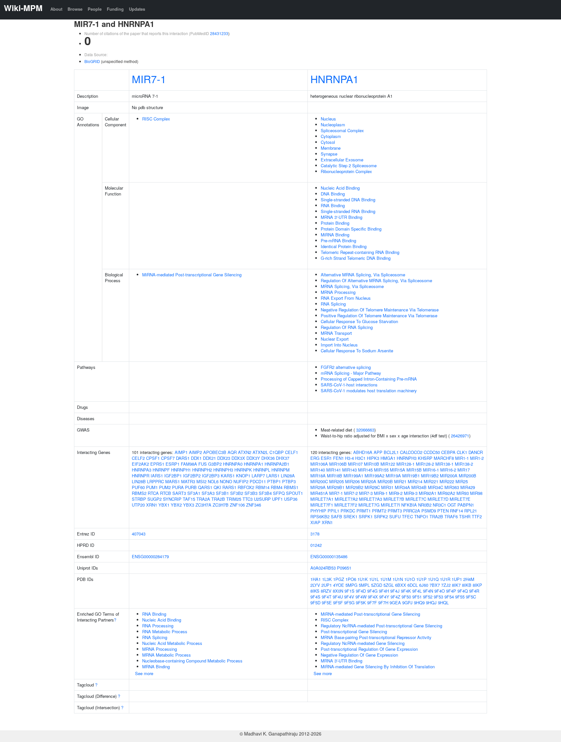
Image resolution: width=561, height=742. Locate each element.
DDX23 (223, 458)
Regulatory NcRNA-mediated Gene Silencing (363, 643)
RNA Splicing (333, 304)
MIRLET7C (415, 499)
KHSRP (425, 458)
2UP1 (326, 585)
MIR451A (319, 493)
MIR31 (387, 487)
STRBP (139, 499)
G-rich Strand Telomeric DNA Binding (356, 258)
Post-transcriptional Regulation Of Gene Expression (369, 649)
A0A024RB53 (323, 568)
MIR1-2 (477, 458)
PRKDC (348, 511)
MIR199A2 (374, 475)
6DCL (412, 585)
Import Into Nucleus (339, 345)
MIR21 (400, 481)
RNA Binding (333, 205)
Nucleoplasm (333, 124)
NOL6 (213, 481)
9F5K (361, 602)
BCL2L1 (391, 452)
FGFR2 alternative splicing (346, 367)
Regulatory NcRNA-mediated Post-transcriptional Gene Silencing (381, 626)
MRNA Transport (336, 333)
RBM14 (262, 487)
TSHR (464, 516)
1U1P (421, 579)
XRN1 (151, 505)
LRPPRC (155, 481)
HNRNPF (161, 470)
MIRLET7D (438, 499)
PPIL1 (333, 511)
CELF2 (138, 458)
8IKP (477, 585)
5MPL (364, 585)
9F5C (471, 597)
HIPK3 (373, 458)
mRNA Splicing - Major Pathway (351, 373)
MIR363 (451, 487)
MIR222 (447, 481)
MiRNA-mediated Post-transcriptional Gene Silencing (192, 274)
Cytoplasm (331, 136)
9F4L (417, 591)
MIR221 (431, 481)
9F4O (439, 591)
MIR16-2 (448, 470)
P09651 (344, 568)
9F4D (361, 591)
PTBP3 (289, 481)
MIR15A (397, 470)
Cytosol (328, 142)
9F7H (383, 602)
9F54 (449, 597)
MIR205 (336, 481)
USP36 (290, 499)
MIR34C (435, 487)
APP (378, 452)
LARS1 (273, 475)
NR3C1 (439, 505)
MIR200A (448, 475)
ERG (314, 458)
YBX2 (176, 505)
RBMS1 (291, 487)
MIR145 (365, 470)
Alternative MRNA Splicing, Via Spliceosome (363, 274)
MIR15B (414, 470)
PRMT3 (395, 511)
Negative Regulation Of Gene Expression (359, 655)
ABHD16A (362, 452)
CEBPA (448, 452)
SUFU (395, 516)
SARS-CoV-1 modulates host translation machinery (369, 390)
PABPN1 (465, 505)
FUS (202, 464)
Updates (137, 9)
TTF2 (477, 516)
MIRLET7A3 (370, 499)
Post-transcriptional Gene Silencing (354, 631)
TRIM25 (233, 499)
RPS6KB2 (320, 516)
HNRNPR (140, 475)
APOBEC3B (214, 452)
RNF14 (456, 511)
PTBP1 (274, 481)
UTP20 (138, 505)
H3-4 (349, 458)
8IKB (466, 585)
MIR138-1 (444, 464)
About (56, 9)
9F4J (395, 591)
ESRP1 (173, 464)
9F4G (372, 591)
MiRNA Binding (335, 235)
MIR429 (467, 487)
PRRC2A (411, 511)
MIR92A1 (427, 493)
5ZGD (376, 585)
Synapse (329, 154)
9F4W (361, 597)
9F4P (451, 591)
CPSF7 (168, 458)
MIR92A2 (446, 493)
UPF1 (277, 499)
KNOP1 (243, 475)
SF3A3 (208, 493)
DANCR (475, 452)
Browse (75, 9)
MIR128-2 (425, 464)
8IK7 (456, 585)
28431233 (219, 33)
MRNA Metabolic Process (166, 655)
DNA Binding (333, 194)
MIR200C (319, 481)
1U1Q (433, 579)
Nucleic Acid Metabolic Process (172, 643)
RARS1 (229, 487)
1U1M (385, 579)
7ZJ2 (446, 585)
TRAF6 (451, 516)
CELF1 (291, 452)
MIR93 (462, 493)
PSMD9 (428, 511)
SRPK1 (366, 516)
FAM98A (189, 464)
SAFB (336, 516)
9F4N (428, 591)
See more (144, 673)
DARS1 (183, 458)
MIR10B (371, 464)
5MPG (351, 585)
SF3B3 (250, 493)
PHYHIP (318, 511)
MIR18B (334, 475)
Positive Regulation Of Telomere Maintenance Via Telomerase (379, 315)
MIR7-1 (149, 78)
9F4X (373, 597)
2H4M (468, 579)
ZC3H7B (221, 505)
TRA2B (218, 499)
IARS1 (157, 475)
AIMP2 (195, 452)
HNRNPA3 (141, 470)
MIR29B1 (335, 487)
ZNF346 (253, 505)
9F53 (438, 597)
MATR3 (188, 481)
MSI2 (201, 481)
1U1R (445, 579)
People (95, 9)
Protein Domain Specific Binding (351, 229)
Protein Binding (335, 223)
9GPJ (407, 602)
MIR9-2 (396, 493)
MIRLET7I (390, 505)
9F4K (406, 591)
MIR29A (318, 487)
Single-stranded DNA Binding (348, 199)
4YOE (338, 585)
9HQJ (431, 602)
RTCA (153, 493)
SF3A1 (193, 493)
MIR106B (338, 464)
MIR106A (319, 464)
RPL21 (470, 511)
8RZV (326, 591)
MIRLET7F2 (345, 505)
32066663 (365, 430)
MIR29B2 (354, 487)
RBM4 (276, 487)
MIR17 (463, 470)
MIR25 (461, 481)
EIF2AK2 (140, 464)
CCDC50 (432, 452)
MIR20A (368, 481)
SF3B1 (222, 493)
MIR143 (349, 470)
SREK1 (350, 516)
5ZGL (388, 585)
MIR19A (393, 475)
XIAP (315, 522)
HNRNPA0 (233, 464)
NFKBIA (409, 505)
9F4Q (462, 591)
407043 (138, 534)
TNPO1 (421, 516)
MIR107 (355, 464)
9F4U (338, 597)
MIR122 (387, 464)
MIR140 (317, 470)
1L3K (327, 579)
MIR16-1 (431, 470)
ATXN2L (260, 452)
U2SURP (262, 499)
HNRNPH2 (202, 470)
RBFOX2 (246, 487)
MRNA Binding (156, 666)
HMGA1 (387, 458)
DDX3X (238, 458)
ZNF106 (237, 505)
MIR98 (476, 493)
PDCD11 (258, 481)
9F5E (327, 602)
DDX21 (209, 458)
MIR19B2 (430, 475)
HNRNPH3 (223, 470)
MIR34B (419, 487)
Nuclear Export (335, 339)
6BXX (400, 585)
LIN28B (139, 481)
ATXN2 (244, 452)
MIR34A (402, 487)
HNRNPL (261, 470)
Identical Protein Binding (344, 246)
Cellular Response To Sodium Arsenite (357, 350)
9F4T (326, 597)
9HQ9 (419, 602)
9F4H (384, 591)
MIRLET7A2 (346, 499)
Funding (115, 9)
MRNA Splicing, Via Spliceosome (352, 286)
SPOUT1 (294, 493)
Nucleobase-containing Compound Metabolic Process (192, 661)
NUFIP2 (240, 481)
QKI (217, 487)
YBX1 (163, 505)
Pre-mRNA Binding (338, 240)
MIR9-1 (381, 493)
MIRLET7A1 (321, 499)
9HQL (443, 602)
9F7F (372, 602)
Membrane (331, 148)
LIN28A (288, 475)
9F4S (315, 597)
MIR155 (381, 470)
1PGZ (338, 579)
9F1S (349, 591)
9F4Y (384, 597)
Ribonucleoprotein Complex (346, 171)
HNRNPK (243, 470)
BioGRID (92, 61)
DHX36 (268, 458)
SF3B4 (265, 493)
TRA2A (203, 499)
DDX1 (196, 458)
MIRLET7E (460, 499)
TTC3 (248, 499)
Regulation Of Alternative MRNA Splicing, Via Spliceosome (376, 280)
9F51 (417, 597)
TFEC (407, 516)
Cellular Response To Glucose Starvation (359, 321)
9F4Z (395, 597)
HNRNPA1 (334, 78)
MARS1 (172, 481)
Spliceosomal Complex (342, 130)
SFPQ (279, 493)
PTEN (443, 511)
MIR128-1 (405, 464)
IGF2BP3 (210, 475)
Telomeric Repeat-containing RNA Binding (360, 252)
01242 (316, 545)
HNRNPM (280, 470)
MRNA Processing (338, 292)
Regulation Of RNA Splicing (347, 327)
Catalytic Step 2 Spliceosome (349, 165)
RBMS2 (139, 493)
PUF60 (138, 487)
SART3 (179, 493)
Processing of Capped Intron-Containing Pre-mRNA (369, 379)
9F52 (427, 597)
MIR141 (333, 470)
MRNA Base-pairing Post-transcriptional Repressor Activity (376, 637)
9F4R (474, 591)
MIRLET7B (393, 499)
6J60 (423, 585)
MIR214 (415, 481)
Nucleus (328, 119)
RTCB (165, 493)
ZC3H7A (203, 505)
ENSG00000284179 (150, 556)
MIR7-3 (366, 493)
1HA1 (315, 579)
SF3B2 (236, 493)
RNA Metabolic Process (164, 631)
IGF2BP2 (192, 475)
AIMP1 (181, 452)
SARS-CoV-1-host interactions (349, 385)
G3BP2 (215, 464)
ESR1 (326, 458)
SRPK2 (381, 516)
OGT (451, 505)
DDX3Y (253, 458)
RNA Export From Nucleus (346, 298)
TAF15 (189, 499)
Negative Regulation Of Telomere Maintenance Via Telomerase (380, 310)
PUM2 (165, 487)
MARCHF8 (444, 458)
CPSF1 (153, 458)
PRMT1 (363, 511)
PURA (178, 487)
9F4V (349, 597)
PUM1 (152, 487)
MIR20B (385, 481)
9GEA (395, 602)
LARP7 (258, 475)
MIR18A (318, 475)
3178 (314, 534)
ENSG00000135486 (328, 556)
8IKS (314, 591)
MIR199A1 (353, 475)
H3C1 (360, 458)
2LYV (315, 585)
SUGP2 (154, 499)
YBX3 (188, 505)
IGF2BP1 (173, 475)
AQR (232, 452)
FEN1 (338, 458)
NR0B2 (424, 505)
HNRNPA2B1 (277, 464)
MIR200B (467, 475)
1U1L (374, 579)
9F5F (338, 602)
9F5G (349, 602)
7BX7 (435, 585)
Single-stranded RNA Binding (348, 211)
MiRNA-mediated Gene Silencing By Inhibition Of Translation (378, 666)
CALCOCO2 (411, 452)
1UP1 (457, 579)
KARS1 (228, 475)
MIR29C (372, 487)
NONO (226, 481)
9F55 (460, 597)
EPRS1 (157, 464)
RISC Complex (156, 119)
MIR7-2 (351, 493)
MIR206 (352, 481)
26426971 (460, 436)
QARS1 (205, 487)
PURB (191, 487)
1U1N (398, 579)
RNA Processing (157, 626)
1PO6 (350, 579)
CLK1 (462, 452)
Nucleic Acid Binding (340, 188)
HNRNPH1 (181, 470)
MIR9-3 (411, 493)
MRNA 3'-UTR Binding (341, 217)
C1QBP (276, 452)
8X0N (338, 591)
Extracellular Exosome (342, 160)
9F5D (315, 602)
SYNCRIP (172, 499)
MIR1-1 (462, 458)
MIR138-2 (464, 464)
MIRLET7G (369, 505)
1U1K (362, 579)
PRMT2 (379, 511)
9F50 (406, 597)
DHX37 (282, 458)
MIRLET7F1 (321, 505)
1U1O (409, 579)
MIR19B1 (411, 475)
